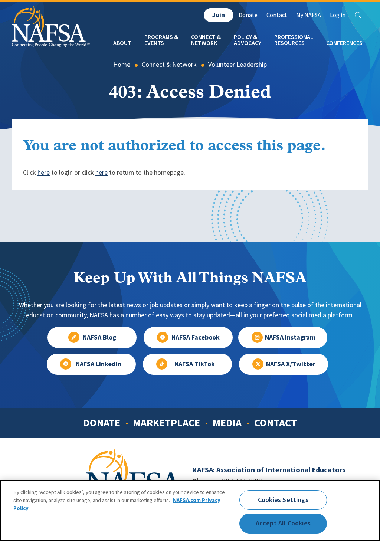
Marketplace (166, 423)
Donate (248, 15)
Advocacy (247, 43)
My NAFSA (308, 15)
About (122, 43)
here (43, 172)
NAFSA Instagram (290, 337)
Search (358, 15)
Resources (289, 43)
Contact (276, 15)
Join (218, 14)
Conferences (344, 43)
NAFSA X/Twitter (290, 364)
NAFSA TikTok (194, 364)
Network (204, 43)
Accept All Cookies (283, 523)
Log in (337, 15)
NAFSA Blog (99, 337)
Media (227, 423)
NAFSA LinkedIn (98, 364)
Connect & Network (169, 64)
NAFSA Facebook (195, 337)
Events (154, 43)
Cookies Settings (283, 499)
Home (121, 64)
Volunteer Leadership (237, 64)
